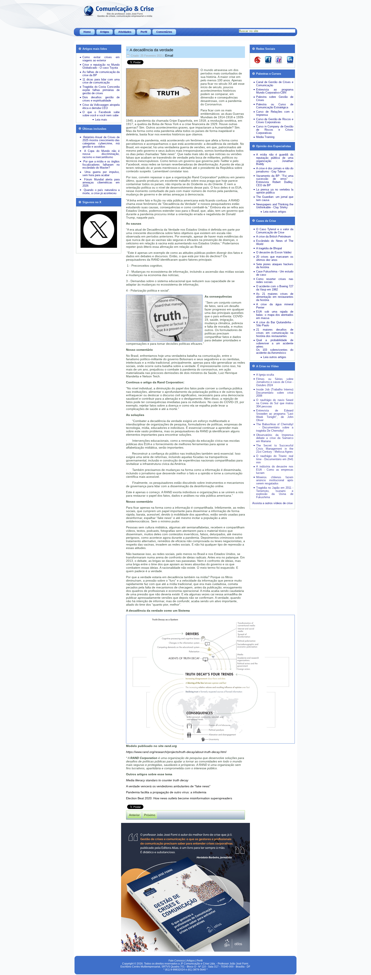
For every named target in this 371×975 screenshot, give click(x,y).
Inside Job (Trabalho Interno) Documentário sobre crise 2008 (274, 393)
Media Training (265, 137)
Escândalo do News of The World (274, 242)
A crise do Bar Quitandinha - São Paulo (274, 324)
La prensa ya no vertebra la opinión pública (274, 191)
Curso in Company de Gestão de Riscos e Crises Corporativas (274, 130)
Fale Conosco (177, 960)
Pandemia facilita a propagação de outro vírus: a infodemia (166, 792)
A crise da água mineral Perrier (274, 306)
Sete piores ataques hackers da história (274, 266)
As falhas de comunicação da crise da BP (101, 73)
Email (169, 55)
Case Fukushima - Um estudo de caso (274, 273)
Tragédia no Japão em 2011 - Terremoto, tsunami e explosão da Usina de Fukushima (274, 492)
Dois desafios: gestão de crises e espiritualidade (101, 99)
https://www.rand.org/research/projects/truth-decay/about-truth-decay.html (176, 752)
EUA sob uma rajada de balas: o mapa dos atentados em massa (274, 315)
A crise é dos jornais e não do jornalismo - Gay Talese (274, 170)
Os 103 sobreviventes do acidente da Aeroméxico (274, 351)
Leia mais (101, 119)
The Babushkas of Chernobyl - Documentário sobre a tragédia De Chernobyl (274, 427)
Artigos (104, 31)
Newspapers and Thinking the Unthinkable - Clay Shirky (274, 206)
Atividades (124, 31)
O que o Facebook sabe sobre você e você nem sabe (101, 113)
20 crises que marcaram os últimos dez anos (274, 258)
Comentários (164, 31)
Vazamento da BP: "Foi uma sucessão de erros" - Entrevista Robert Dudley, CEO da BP (274, 180)
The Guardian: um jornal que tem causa (274, 198)
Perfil (144, 31)
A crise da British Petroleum (273, 236)
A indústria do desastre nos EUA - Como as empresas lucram (274, 470)
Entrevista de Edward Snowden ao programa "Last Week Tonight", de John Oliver (274, 415)
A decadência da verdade (151, 50)
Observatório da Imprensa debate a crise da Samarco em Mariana (274, 438)
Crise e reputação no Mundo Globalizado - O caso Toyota (101, 66)
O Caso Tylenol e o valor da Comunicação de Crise (274, 231)
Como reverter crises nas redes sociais (274, 280)
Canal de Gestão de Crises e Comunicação (274, 83)
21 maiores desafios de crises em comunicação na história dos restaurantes (274, 333)
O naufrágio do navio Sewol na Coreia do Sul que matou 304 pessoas (274, 403)
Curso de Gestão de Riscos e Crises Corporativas (274, 121)
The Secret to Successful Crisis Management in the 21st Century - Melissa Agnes (274, 448)
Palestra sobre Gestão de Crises (274, 98)
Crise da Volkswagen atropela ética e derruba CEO (101, 106)
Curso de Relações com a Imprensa (274, 113)
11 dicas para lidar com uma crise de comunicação (101, 81)
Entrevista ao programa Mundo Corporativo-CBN (274, 91)
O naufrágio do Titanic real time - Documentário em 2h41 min (274, 459)
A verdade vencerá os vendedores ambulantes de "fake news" (168, 786)
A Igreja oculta (265, 374)
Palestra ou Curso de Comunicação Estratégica (274, 106)
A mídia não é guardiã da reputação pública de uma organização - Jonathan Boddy (274, 159)
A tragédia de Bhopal (269, 248)
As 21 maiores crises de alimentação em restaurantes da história (274, 297)
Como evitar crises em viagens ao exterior (101, 59)
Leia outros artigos (274, 211)
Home (87, 31)
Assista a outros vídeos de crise (272, 503)
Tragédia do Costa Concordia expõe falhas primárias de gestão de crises (101, 90)
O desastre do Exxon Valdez (274, 252)
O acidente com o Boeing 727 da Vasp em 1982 (274, 288)
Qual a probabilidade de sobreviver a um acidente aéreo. (274, 343)
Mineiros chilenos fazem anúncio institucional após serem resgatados (274, 480)
